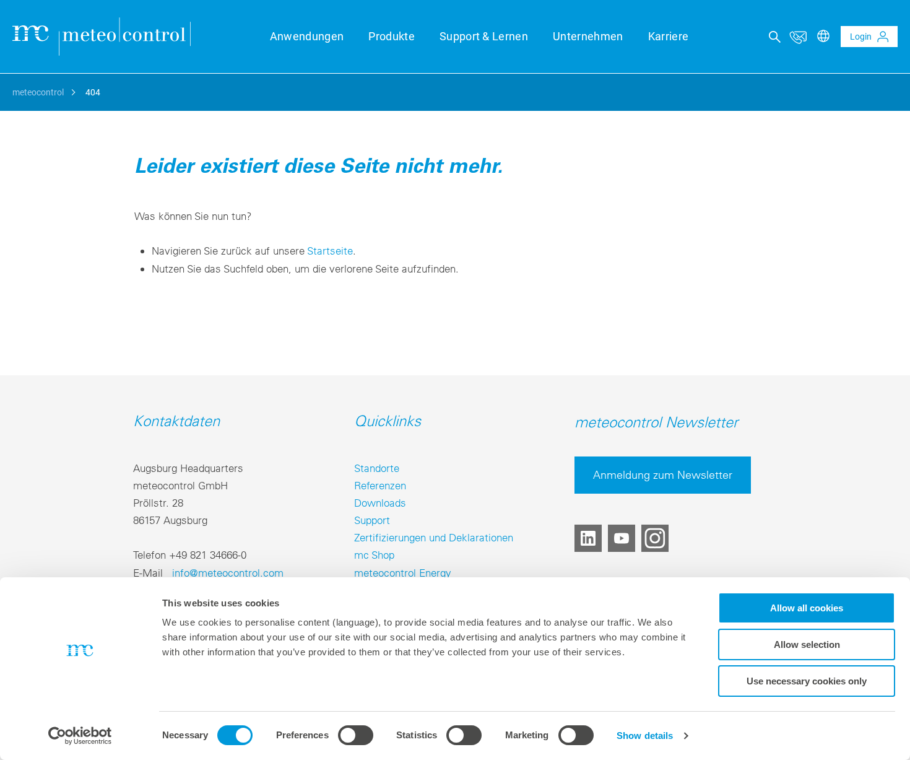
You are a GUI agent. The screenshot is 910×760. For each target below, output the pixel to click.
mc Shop (374, 554)
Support (372, 519)
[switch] (355, 735)
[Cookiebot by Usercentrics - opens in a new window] (80, 736)
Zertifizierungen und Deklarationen (433, 537)
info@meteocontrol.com (228, 572)
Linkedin (588, 538)
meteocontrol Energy (402, 572)
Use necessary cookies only (807, 681)
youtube (621, 538)
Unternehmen (588, 36)
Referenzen (380, 485)
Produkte (391, 36)
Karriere (668, 36)
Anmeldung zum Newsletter (662, 475)
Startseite (330, 250)
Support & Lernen (484, 36)
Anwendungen (307, 36)
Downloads (380, 502)
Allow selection (807, 644)
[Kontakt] (798, 36)
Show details (645, 735)
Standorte (376, 467)
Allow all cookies (806, 608)
